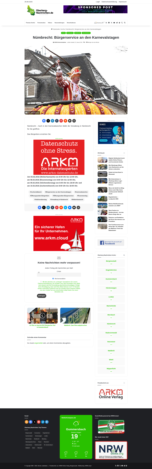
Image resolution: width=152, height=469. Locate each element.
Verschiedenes (71, 22)
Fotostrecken (41, 22)
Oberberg (44, 439)
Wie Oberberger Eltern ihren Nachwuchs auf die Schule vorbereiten (116, 167)
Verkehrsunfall (38, 445)
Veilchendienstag (41, 199)
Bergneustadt (29, 433)
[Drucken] (74, 121)
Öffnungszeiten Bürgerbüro (40, 196)
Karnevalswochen (82, 192)
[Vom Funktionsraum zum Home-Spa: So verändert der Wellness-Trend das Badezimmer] (102, 226)
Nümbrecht (77, 33)
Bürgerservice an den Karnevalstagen (58, 192)
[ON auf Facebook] (111, 245)
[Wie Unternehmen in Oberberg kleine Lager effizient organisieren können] (102, 181)
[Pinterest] (61, 121)
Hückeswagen (38, 436)
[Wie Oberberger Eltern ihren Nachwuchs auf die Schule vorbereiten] (102, 167)
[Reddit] (65, 121)
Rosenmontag (82, 196)
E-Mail (59, 271)
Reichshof (46, 442)
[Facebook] (44, 121)
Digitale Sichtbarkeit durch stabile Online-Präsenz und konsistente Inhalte (117, 160)
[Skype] (65, 207)
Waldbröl (28, 448)
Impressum (123, 2)
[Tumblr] (57, 121)
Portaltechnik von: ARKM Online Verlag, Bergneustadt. (63, 465)
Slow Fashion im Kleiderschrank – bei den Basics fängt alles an (116, 212)
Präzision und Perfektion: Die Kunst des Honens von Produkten (117, 219)
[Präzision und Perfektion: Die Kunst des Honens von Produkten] (102, 219)
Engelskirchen (46, 433)
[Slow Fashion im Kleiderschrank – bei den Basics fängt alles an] (102, 212)
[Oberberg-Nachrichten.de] (40, 10)
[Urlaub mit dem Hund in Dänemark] (102, 174)
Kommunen (70, 33)
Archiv (63, 29)
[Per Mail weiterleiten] (70, 121)
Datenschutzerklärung (109, 2)
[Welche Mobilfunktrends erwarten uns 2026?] (102, 205)
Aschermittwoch (36, 192)
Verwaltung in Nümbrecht (59, 199)
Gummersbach (29, 436)
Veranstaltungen (59, 22)
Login (98, 2)
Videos (50, 22)
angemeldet (38, 343)
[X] (48, 121)
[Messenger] (70, 207)
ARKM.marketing (59, 138)
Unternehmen (29, 445)
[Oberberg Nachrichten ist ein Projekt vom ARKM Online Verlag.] (111, 400)
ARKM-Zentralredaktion (60, 42)
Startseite (56, 29)
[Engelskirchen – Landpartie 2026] (102, 198)
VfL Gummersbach (48, 445)
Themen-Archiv (30, 22)
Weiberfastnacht (77, 199)
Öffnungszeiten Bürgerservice (64, 196)
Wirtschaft (39, 448)
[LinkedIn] (52, 121)
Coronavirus (37, 433)
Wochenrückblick (59, 278)
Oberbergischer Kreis (31, 442)
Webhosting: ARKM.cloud (84, 465)
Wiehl (33, 448)
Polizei (39, 442)
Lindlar (46, 436)
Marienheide (29, 439)
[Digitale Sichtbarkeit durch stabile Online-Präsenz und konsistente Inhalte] (102, 160)
